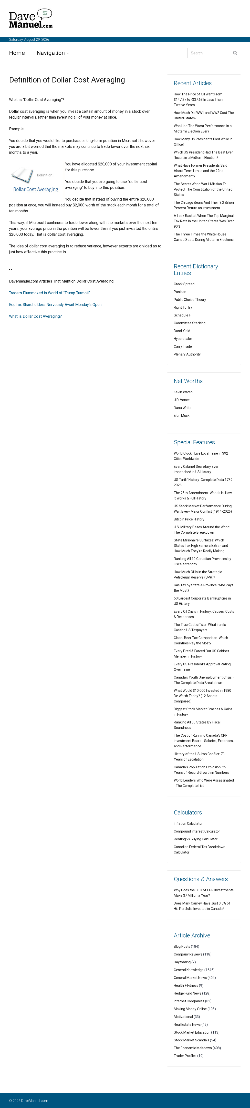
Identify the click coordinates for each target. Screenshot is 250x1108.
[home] (31, 19)
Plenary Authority (187, 354)
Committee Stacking (190, 323)
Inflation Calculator (188, 823)
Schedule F (182, 315)
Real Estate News (187, 1025)
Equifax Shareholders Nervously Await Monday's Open (55, 304)
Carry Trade (183, 346)
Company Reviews (188, 954)
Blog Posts (182, 946)
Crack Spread (184, 284)
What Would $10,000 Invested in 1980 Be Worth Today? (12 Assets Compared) (202, 696)
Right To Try (183, 307)
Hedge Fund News (187, 993)
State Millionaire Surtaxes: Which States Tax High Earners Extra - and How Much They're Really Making (201, 545)
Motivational (183, 1017)
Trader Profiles (185, 1056)
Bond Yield (182, 331)
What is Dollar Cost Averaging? (35, 316)
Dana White (182, 408)
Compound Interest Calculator (197, 831)
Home (17, 53)
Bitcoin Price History (189, 519)
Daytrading (182, 962)
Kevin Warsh (183, 392)
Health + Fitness (186, 985)
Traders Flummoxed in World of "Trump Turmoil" (49, 293)
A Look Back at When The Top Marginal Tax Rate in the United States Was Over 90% (204, 221)
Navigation (51, 53)
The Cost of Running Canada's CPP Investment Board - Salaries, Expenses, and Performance (204, 740)
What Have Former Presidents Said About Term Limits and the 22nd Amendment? (200, 170)
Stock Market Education (192, 1032)
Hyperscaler (183, 339)
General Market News (190, 978)
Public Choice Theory (190, 300)
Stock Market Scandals (191, 1040)
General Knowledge (189, 970)
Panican (180, 292)
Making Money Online (190, 1009)
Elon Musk (181, 415)
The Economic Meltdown (193, 1048)
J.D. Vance (182, 400)
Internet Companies (189, 1001)
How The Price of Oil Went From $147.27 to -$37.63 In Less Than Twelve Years (198, 99)
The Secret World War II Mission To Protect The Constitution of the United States (203, 189)
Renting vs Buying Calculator (196, 839)
